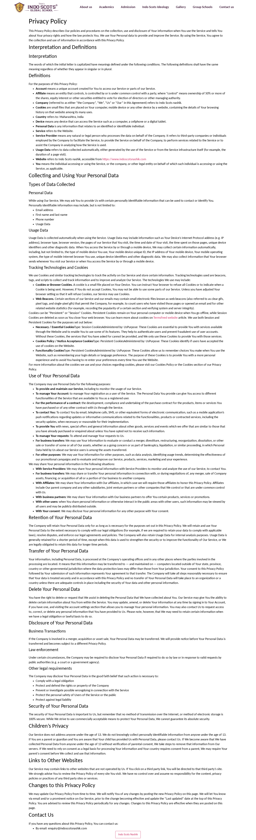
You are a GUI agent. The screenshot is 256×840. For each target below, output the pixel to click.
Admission (128, 7)
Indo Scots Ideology (155, 7)
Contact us (226, 7)
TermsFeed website (165, 318)
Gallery (181, 7)
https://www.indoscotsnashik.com (124, 159)
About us (86, 7)
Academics (106, 7)
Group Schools (202, 7)
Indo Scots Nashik (128, 834)
